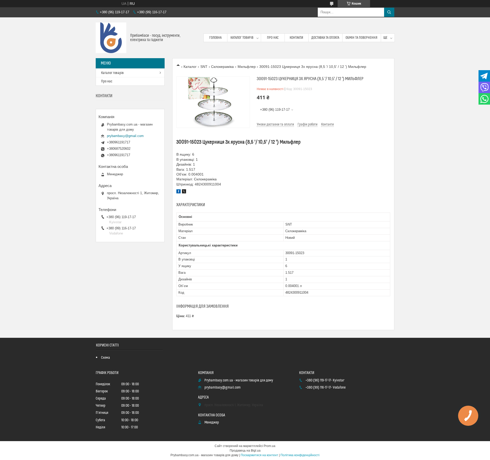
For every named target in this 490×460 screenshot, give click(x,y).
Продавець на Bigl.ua (245, 450)
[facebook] (178, 192)
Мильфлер (247, 67)
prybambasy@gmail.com (125, 136)
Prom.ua (269, 446)
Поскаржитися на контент (259, 455)
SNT (203, 67)
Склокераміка (222, 67)
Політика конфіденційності (300, 455)
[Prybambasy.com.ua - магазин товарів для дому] (111, 37)
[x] (184, 192)
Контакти (296, 38)
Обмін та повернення (361, 38)
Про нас (273, 38)
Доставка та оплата (325, 38)
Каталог (190, 67)
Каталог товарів (241, 38)
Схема (105, 358)
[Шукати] (389, 12)
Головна (215, 38)
